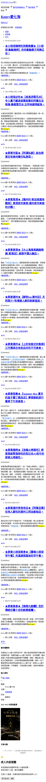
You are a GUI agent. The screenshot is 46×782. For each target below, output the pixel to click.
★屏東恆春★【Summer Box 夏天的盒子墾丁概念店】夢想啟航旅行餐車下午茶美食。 (24, 397)
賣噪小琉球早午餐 (13, 575)
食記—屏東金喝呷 (21, 84)
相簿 (7, 32)
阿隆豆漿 (14, 526)
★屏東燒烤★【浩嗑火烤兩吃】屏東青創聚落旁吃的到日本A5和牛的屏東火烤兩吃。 (24, 454)
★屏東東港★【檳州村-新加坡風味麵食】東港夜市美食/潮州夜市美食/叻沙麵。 (25, 203)
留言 (23, 80)
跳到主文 (4, 23)
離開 (12, 778)
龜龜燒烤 (33, 73)
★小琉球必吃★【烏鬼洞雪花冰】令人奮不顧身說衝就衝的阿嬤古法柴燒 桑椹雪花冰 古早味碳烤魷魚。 (25, 101)
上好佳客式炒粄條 (18, 359)
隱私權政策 (38, 751)
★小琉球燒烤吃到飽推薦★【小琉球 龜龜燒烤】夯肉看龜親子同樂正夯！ (24, 50)
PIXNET (10, 751)
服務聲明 (23, 753)
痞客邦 (19, 80)
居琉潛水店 (25, 570)
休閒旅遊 (18, 27)
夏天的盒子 (7, 418)
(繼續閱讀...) (5, 75)
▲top (3, 88)
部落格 (7, 34)
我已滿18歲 (5, 778)
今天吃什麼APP (12, 263)
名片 (7, 37)
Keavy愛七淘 (10, 17)
